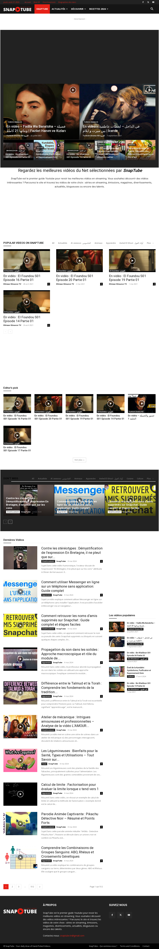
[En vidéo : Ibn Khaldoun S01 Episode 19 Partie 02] (117, 687)
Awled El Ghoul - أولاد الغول (131, 243)
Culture (40, 148)
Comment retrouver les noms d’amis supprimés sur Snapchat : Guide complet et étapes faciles (130, 504)
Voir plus (78, 460)
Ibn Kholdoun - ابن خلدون (15, 150)
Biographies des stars (67, 2)
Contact (146, 946)
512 (32, 886)
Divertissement (49, 2)
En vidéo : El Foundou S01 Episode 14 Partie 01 (22, 319)
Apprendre (111, 243)
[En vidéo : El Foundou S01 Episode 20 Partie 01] (79, 260)
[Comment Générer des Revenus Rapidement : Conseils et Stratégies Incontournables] (110, 150)
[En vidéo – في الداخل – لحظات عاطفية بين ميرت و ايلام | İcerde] (117, 116)
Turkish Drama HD (15, 122)
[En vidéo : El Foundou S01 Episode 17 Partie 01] (17, 435)
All (53, 243)
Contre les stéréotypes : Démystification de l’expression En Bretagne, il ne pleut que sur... (72, 552)
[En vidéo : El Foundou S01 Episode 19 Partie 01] (132, 260)
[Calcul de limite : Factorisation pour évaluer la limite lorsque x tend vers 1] (20, 794)
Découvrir (77, 8)
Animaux (98, 243)
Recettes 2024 (97, 8)
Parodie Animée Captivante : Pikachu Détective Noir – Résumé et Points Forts (69, 818)
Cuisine (130, 478)
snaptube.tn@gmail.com (72, 935)
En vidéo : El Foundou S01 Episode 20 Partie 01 (74, 278)
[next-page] (10, 332)
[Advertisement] (79, 25)
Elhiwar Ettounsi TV (12, 284)
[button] (152, 9)
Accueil (28, 2)
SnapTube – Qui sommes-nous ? (103, 946)
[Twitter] (148, 2)
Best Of (37, 2)
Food (44, 764)
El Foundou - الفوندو (11, 271)
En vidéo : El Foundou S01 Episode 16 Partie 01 (22, 278)
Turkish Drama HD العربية (17, 135)
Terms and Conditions (130, 946)
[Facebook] (143, 2)
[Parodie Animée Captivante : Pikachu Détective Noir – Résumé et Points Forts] (20, 823)
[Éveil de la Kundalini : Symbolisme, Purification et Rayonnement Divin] (49, 150)
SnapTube (42, 8)
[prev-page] (5, 332)
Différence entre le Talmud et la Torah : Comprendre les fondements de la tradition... (71, 687)
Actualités (58, 8)
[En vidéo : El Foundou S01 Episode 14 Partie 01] (26, 301)
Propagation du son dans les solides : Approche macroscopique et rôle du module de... (70, 654)
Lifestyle (101, 145)
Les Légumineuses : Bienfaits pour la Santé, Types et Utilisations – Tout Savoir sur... (69, 755)
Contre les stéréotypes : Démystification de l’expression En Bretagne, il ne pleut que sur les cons (27, 503)
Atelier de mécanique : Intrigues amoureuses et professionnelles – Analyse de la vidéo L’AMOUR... (67, 721)
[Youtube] (153, 2)
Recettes (131, 145)
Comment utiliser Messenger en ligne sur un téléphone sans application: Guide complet (77, 504)
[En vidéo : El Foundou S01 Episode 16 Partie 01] (26, 260)
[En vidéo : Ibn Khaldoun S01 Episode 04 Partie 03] (117, 656)
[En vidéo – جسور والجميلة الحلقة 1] (142, 403)
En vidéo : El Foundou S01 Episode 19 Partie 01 (127, 278)
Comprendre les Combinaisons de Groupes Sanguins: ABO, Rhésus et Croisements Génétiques (67, 852)
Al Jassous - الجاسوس (81, 243)
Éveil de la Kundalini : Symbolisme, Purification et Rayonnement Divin (139, 670)
